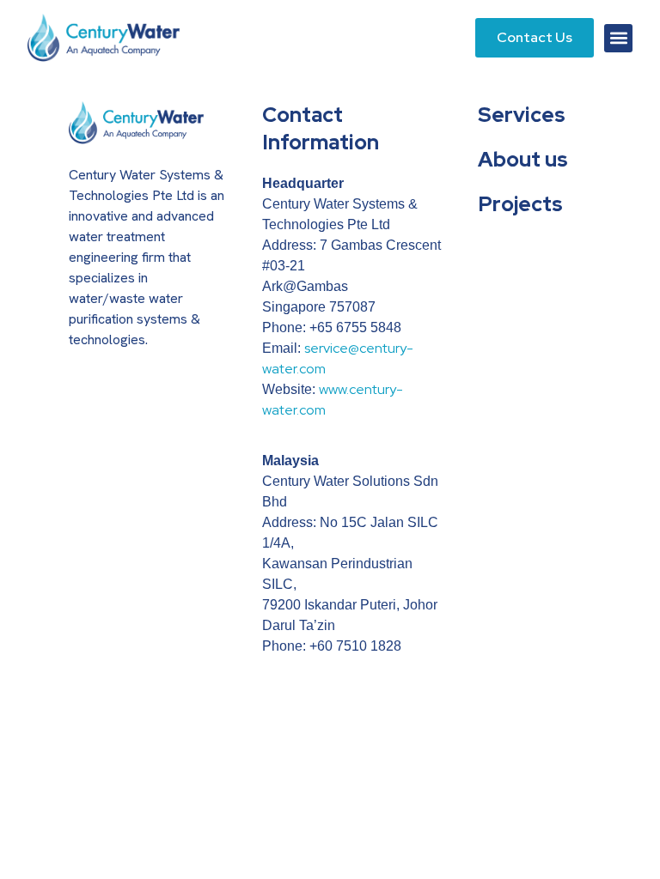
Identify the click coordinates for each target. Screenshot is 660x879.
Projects (520, 204)
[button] (618, 38)
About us (523, 159)
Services (521, 114)
